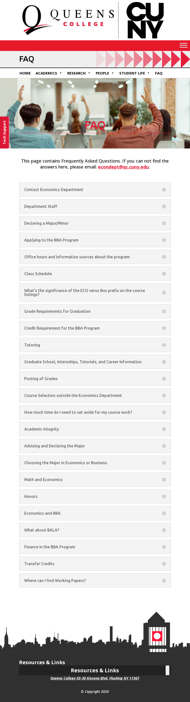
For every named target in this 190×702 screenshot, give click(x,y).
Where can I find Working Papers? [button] (55, 580)
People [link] (102, 73)
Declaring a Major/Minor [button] (46, 223)
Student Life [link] (132, 73)
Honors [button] (31, 496)
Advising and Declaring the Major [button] (54, 446)
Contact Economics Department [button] (53, 190)
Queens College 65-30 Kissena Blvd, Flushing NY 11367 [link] (94, 678)
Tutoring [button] (32, 345)
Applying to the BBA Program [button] (51, 240)
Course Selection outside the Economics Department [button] (73, 395)
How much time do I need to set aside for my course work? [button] (78, 412)
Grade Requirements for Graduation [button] (57, 311)
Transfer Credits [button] (39, 564)
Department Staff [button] (40, 206)
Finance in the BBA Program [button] (49, 547)
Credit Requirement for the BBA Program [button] (62, 328)
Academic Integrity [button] (41, 429)
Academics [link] (46, 73)
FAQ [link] (159, 73)
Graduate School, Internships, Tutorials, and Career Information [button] (83, 362)
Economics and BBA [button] (42, 513)
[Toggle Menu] (184, 45)
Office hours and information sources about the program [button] (77, 257)
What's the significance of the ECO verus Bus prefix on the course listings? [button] (84, 292)
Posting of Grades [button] (41, 379)
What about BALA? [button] (41, 530)
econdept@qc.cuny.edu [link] (123, 167)
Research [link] (76, 73)
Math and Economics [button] (43, 480)
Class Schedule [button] (38, 274)
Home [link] (25, 73)
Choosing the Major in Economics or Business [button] (65, 463)
